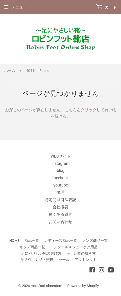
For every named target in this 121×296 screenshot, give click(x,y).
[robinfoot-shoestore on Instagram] (101, 270)
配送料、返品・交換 (37, 260)
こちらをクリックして (84, 110)
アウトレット (86, 260)
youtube (60, 185)
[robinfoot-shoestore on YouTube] (111, 270)
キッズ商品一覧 (32, 247)
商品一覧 (31, 240)
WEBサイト (61, 156)
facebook (60, 178)
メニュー (19, 7)
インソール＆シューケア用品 (74, 247)
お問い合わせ (60, 221)
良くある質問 (60, 214)
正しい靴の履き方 (81, 253)
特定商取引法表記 (60, 199)
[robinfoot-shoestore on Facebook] (92, 270)
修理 (60, 192)
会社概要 (60, 207)
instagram (60, 163)
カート (110, 7)
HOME (14, 240)
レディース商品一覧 (60, 240)
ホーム (9, 71)
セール (64, 260)
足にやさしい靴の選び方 (41, 253)
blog (60, 170)
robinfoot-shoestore (46, 286)
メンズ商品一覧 (95, 240)
